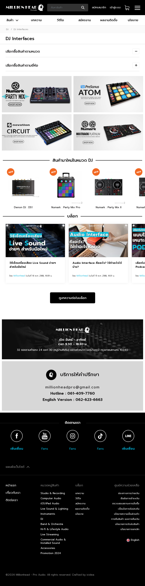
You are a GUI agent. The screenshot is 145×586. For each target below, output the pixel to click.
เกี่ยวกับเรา (13, 493)
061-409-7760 (81, 393)
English (134, 540)
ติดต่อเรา (12, 500)
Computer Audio (51, 498)
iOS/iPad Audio (50, 503)
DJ (7, 29)
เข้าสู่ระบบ (115, 7)
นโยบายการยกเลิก (129, 529)
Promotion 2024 (51, 553)
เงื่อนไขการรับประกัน (128, 509)
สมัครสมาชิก (99, 7)
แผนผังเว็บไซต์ (15, 467)
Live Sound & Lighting (54, 509)
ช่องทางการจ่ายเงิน (128, 493)
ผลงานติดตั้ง (108, 20)
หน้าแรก (11, 485)
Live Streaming (50, 534)
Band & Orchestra (52, 524)
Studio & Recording (53, 493)
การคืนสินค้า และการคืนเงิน (125, 519)
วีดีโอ (60, 20)
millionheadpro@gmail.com (72, 387)
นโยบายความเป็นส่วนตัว (126, 514)
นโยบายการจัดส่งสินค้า (127, 524)
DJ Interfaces (21, 29)
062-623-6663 (89, 399)
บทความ (36, 20)
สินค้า (10, 20)
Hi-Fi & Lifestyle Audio (55, 529)
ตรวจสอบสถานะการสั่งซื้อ (125, 503)
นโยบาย (133, 20)
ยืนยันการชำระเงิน (130, 498)
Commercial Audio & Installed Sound (53, 541)
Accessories (48, 548)
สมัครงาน (84, 20)
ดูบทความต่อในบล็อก (72, 298)
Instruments (48, 514)
